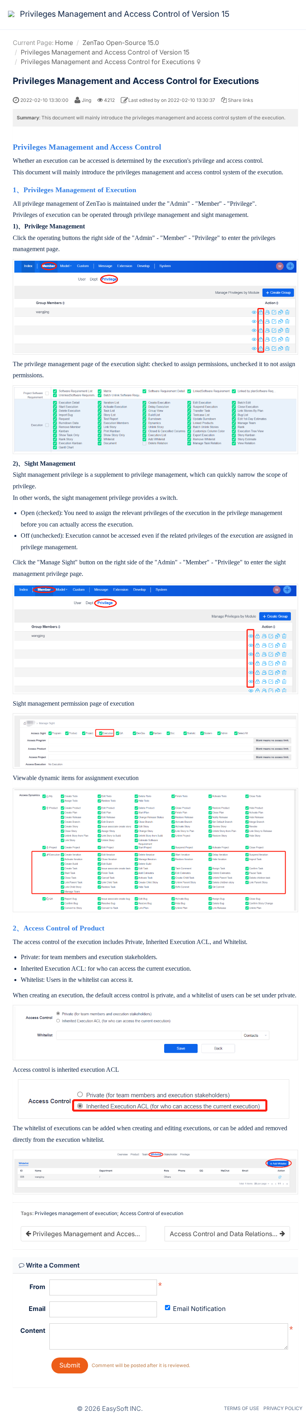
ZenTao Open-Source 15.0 (120, 43)
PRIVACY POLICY (282, 1408)
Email (37, 1309)
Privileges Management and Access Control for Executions (107, 62)
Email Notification (199, 1309)
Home (64, 43)
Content (32, 1330)
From (37, 1287)
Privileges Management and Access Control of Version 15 (105, 52)
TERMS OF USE (241, 1408)
